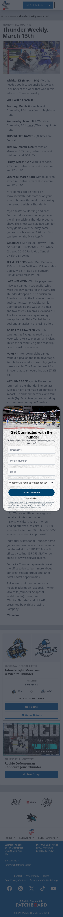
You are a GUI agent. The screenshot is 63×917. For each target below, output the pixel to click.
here (39, 507)
